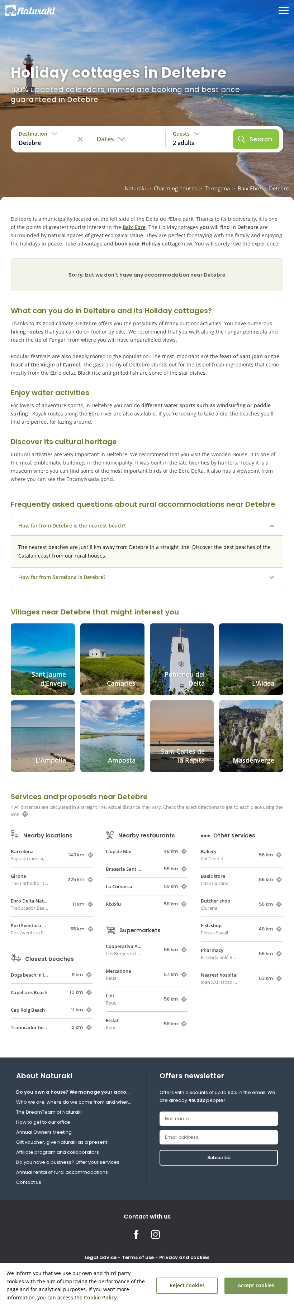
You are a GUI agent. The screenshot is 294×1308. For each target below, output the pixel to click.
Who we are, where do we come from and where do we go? (75, 1102)
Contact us (28, 1182)
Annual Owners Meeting (44, 1132)
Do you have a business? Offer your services (67, 1162)
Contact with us (147, 1216)
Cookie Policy (100, 1297)
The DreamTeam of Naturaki (49, 1112)
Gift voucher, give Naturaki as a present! (62, 1142)
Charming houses (175, 188)
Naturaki (135, 188)
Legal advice (101, 1257)
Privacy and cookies (184, 1257)
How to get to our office (43, 1122)
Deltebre (99, 311)
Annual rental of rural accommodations (62, 1172)
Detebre (279, 188)
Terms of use (138, 1257)
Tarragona (217, 188)
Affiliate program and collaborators (57, 1152)
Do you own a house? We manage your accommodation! (75, 1092)
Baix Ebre (249, 188)
